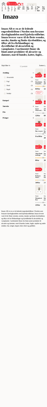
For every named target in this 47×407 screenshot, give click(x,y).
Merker (36, 7)
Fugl (11, 7)
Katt (5, 7)
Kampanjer (27, 7)
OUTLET (32, 7)
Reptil (15, 7)
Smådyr (8, 7)
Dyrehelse (23, 7)
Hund (2, 7)
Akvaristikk (19, 7)
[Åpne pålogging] (3, 4)
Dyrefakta (43, 9)
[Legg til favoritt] (38, 191)
